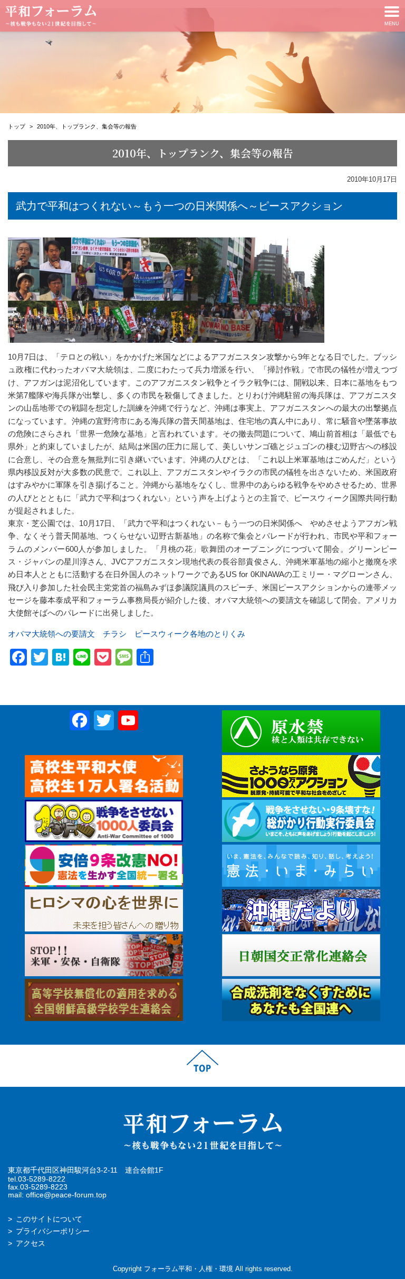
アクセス (30, 1243)
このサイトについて (49, 1219)
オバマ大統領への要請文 (51, 633)
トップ (16, 126)
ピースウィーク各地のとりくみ (189, 633)
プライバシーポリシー (53, 1231)
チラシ (115, 633)
